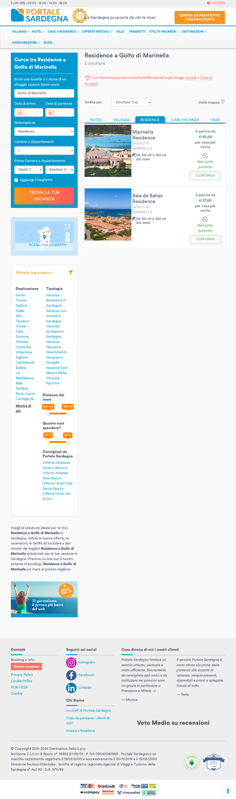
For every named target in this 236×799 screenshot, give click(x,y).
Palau (20, 311)
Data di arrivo (25, 103)
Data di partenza (58, 103)
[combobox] (44, 93)
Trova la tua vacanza (44, 195)
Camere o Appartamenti (33, 142)
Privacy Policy (22, 675)
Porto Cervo (25, 394)
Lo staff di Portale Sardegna (88, 710)
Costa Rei (23, 347)
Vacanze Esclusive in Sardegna (55, 331)
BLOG (48, 42)
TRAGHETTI (137, 31)
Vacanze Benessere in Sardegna (56, 300)
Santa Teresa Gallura (21, 300)
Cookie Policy (21, 681)
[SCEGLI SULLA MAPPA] (44, 236)
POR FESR (19, 687)
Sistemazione (24, 123)
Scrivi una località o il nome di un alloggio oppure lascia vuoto (40, 82)
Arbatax (22, 342)
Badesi (21, 368)
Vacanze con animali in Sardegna (56, 316)
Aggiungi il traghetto (36, 180)
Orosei (21, 326)
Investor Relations (80, 731)
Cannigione (25, 399)
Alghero (22, 357)
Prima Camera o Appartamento (39, 161)
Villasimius (24, 352)
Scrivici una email (26, 666)
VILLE (120, 31)
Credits (16, 693)
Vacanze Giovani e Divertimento (56, 347)
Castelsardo (25, 362)
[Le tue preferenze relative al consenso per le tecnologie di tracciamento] (228, 791)
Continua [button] (205, 175)
